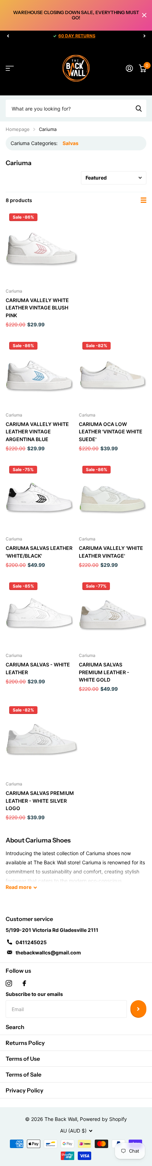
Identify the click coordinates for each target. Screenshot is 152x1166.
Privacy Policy (24, 1090)
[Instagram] (9, 983)
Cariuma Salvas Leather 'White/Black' (39, 551)
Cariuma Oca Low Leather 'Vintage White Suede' (110, 431)
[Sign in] (129, 68)
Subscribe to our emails (34, 994)
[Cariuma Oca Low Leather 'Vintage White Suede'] (112, 372)
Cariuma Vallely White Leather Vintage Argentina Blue (37, 431)
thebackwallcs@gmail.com (48, 952)
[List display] (143, 200)
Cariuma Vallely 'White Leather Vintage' (111, 551)
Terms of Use (23, 1058)
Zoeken (138, 108)
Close (144, 15)
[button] (8, 36)
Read (18, 887)
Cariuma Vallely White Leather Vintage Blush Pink (37, 307)
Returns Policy (25, 1042)
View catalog (10, 68)
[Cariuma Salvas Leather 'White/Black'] (39, 495)
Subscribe (138, 1009)
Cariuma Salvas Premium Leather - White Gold (104, 672)
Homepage (18, 129)
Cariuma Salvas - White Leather (38, 668)
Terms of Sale (23, 1074)
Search (15, 1026)
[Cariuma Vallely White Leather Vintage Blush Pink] (42, 246)
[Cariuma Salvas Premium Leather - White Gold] (112, 612)
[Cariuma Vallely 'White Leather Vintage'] (112, 495)
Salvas (70, 143)
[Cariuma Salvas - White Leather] (39, 612)
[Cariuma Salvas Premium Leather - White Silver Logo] (42, 739)
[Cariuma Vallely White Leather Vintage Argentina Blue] (39, 372)
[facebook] (24, 983)
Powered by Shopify (103, 1119)
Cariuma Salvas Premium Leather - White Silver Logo (40, 800)
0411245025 (31, 942)
